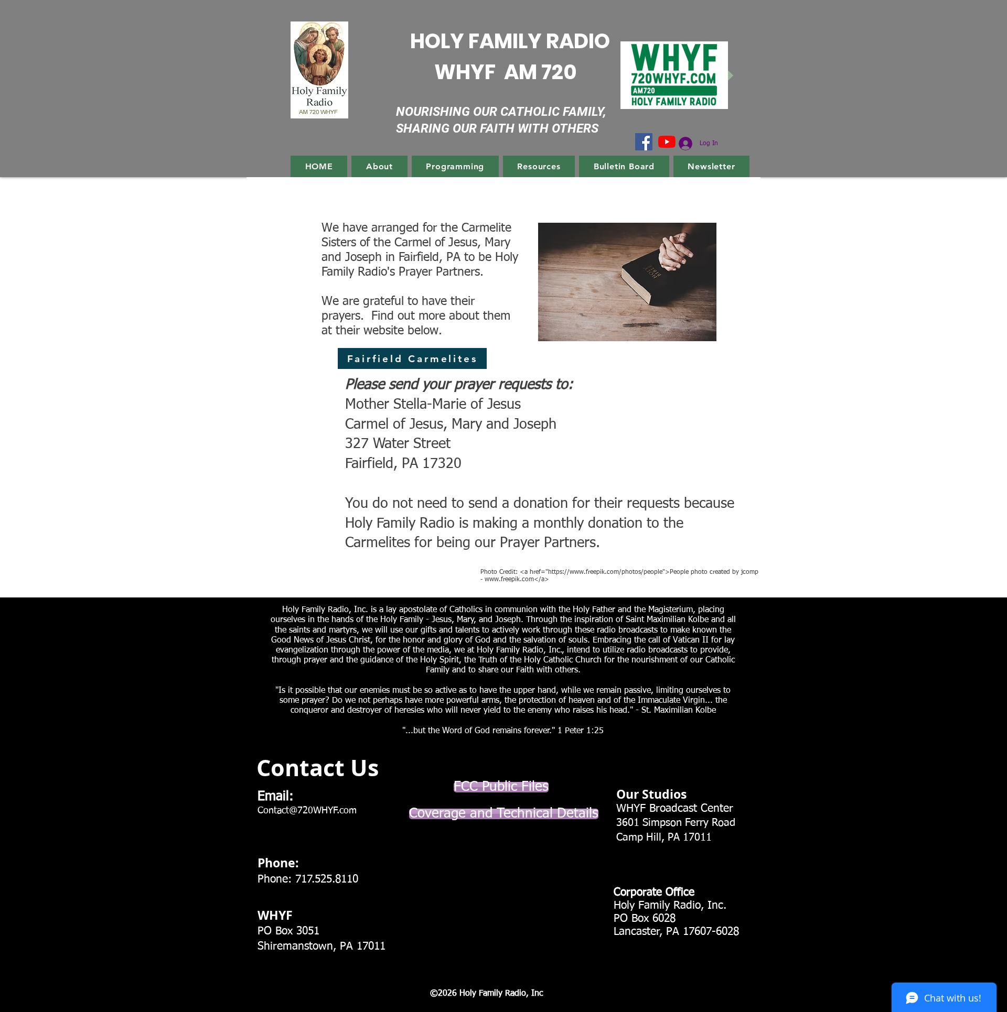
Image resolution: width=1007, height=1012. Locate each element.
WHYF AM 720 (505, 72)
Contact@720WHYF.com (307, 810)
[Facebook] (643, 141)
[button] (379, 166)
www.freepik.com (509, 579)
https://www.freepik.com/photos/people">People (618, 572)
